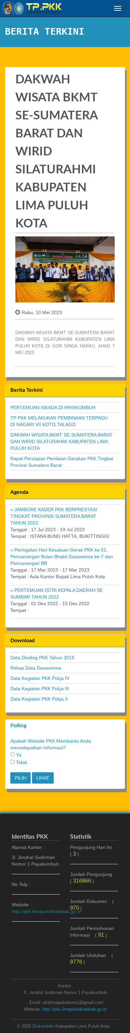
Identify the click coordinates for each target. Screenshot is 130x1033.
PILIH (20, 778)
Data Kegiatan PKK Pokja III (39, 688)
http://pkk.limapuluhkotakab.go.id (74, 1009)
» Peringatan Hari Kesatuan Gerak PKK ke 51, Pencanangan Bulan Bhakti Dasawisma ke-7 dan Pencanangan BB (61, 556)
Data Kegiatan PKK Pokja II (39, 699)
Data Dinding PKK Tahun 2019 (42, 657)
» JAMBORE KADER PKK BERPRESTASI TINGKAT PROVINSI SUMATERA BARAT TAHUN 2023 (53, 516)
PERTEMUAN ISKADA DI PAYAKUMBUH (52, 407)
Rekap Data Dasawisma (35, 668)
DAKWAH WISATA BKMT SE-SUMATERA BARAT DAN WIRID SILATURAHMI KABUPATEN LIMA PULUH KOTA (61, 441)
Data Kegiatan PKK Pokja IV (39, 678)
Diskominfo (43, 1026)
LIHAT (42, 778)
